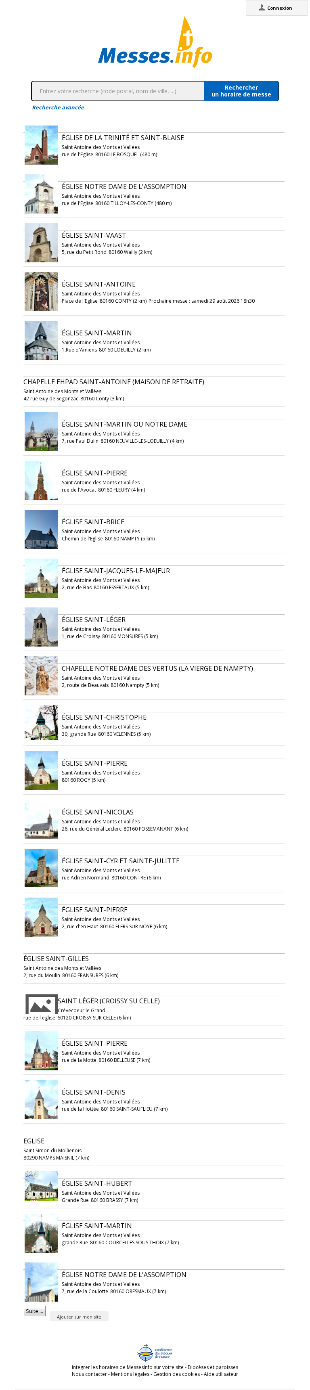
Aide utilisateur (221, 1374)
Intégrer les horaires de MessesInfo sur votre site (128, 1367)
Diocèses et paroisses (213, 1367)
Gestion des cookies (176, 1374)
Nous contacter (89, 1374)
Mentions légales (130, 1374)
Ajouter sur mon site (79, 1317)
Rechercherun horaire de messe (241, 91)
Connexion (279, 8)
